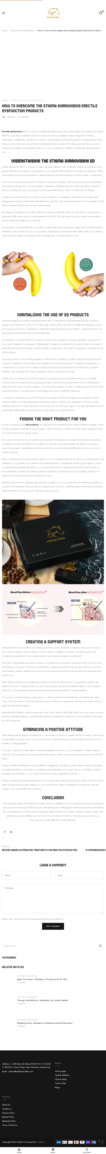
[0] (100, 13)
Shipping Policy (9, 1120)
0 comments (21, 982)
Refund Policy (8, 1117)
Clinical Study (61, 1079)
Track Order (60, 1083)
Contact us (6, 1108)
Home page (60, 1071)
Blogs (57, 1087)
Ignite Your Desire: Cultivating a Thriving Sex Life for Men (42, 979)
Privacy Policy (8, 1112)
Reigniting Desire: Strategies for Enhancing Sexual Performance (44, 1023)
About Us (6, 1104)
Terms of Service (9, 1125)
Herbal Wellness (62, 1075)
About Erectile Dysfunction (27, 976)
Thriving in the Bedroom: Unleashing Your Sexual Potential (42, 1000)
